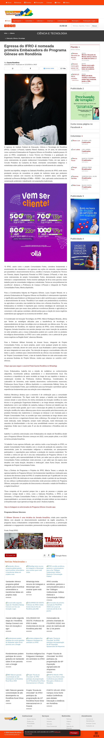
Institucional (27, 716)
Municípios (75, 21)
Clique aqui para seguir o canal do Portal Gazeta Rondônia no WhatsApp (30, 366)
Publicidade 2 (77, 88)
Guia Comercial (52, 726)
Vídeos (67, 2)
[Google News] (58, 555)
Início (5, 33)
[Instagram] (5, 25)
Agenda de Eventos (70, 727)
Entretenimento (62, 21)
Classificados (51, 719)
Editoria (12, 33)
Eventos (28, 2)
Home (9, 2)
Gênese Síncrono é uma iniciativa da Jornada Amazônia (28, 517)
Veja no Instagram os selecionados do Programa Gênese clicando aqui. (30, 507)
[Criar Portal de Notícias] (96, 734)
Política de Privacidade (31, 722)
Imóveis (49, 721)
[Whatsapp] (8, 25)
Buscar (94, 26)
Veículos (49, 724)
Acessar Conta (91, 723)
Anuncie (29, 726)
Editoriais (40, 21)
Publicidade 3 (77, 196)
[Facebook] (11, 25)
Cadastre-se (90, 726)
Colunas (49, 2)
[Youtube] (14, 25)
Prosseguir (74, 733)
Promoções (39, 2)
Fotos (58, 2)
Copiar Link (11, 555)
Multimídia (66, 716)
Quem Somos (31, 719)
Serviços (45, 716)
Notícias (18, 2)
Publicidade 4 (77, 239)
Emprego (50, 21)
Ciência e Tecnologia (52, 33)
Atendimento (86, 716)
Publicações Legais (89, 21)
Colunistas (29, 21)
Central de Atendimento (90, 720)
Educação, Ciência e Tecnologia (16, 38)
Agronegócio (17, 21)
